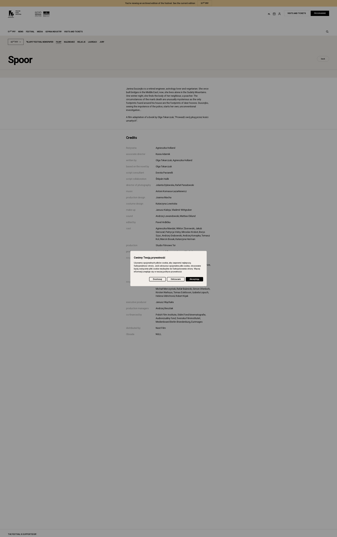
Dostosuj (157, 279)
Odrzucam (176, 279)
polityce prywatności (172, 271)
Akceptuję (194, 279)
